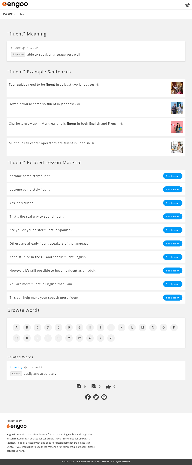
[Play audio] (23, 49)
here (21, 450)
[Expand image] (177, 88)
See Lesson (172, 176)
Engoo (10, 446)
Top (22, 14)
